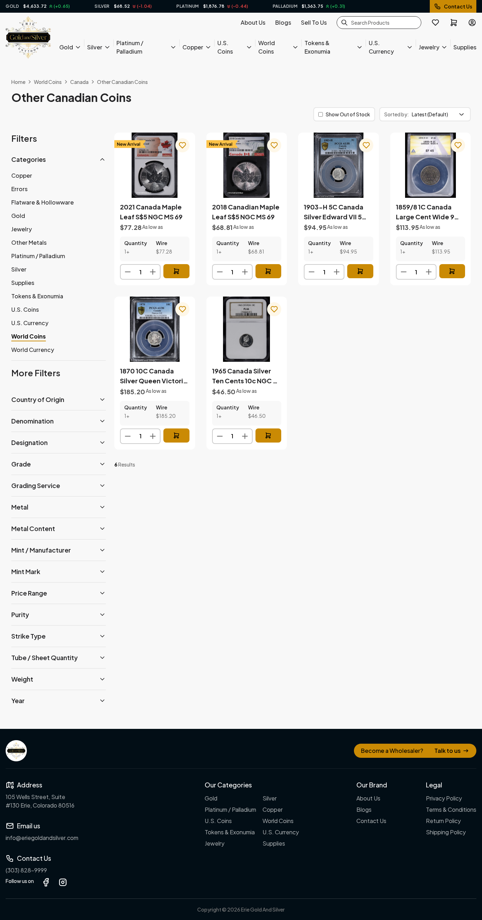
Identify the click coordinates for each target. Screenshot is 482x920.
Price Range (29, 593)
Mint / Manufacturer (41, 550)
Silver (94, 47)
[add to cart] (176, 271)
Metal (19, 507)
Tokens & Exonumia (317, 47)
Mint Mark (25, 571)
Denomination (32, 421)
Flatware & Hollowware (42, 202)
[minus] (127, 272)
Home (18, 82)
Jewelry (429, 47)
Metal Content (33, 528)
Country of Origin (37, 399)
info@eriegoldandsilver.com (42, 837)
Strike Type (28, 636)
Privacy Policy (444, 798)
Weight (22, 679)
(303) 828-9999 (26, 870)
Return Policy (443, 820)
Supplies (464, 47)
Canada (79, 82)
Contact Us (458, 6)
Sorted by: (396, 114)
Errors (19, 189)
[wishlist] (435, 22)
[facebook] (46, 882)
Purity (20, 614)
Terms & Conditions (451, 809)
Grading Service (35, 485)
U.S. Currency (381, 47)
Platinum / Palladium (129, 47)
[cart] (454, 22)
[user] (472, 22)
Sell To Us (314, 22)
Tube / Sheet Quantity (44, 657)
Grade (21, 464)
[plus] (153, 272)
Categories (28, 159)
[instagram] (63, 882)
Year (18, 700)
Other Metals (29, 242)
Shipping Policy (446, 832)
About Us (253, 22)
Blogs (283, 22)
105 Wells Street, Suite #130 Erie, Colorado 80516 (40, 801)
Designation (29, 442)
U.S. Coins (225, 47)
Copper (192, 47)
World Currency (32, 349)
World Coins (266, 47)
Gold (66, 47)
